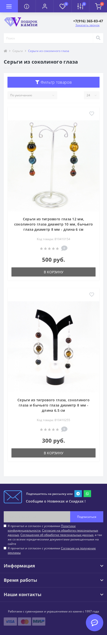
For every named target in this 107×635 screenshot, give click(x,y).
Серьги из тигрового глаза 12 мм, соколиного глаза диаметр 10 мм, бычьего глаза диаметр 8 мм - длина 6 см (53, 224)
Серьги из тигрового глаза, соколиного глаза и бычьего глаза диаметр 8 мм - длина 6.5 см (53, 405)
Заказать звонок (87, 25)
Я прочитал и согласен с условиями (52, 550)
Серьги (17, 51)
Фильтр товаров (55, 82)
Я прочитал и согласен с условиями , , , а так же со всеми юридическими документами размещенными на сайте (55, 535)
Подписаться (86, 517)
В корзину (53, 272)
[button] (45, 6)
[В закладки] (92, 114)
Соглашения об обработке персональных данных (56, 535)
